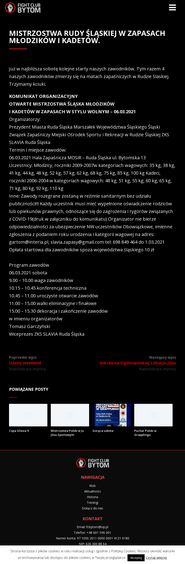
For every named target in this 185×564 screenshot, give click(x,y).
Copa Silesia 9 (19, 431)
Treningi (92, 502)
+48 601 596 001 (99, 532)
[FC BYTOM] (23, 8)
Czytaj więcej (156, 557)
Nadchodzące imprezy (27, 368)
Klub (92, 485)
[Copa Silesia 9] (28, 425)
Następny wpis (137, 360)
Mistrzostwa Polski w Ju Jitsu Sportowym (67, 433)
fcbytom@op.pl (97, 527)
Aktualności (92, 491)
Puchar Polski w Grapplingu (145, 433)
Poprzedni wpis (25, 360)
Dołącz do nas (92, 508)
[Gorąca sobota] (111, 425)
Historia (92, 497)
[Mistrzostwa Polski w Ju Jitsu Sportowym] (70, 425)
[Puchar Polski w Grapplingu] (153, 425)
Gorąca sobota (102, 431)
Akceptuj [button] (136, 558)
